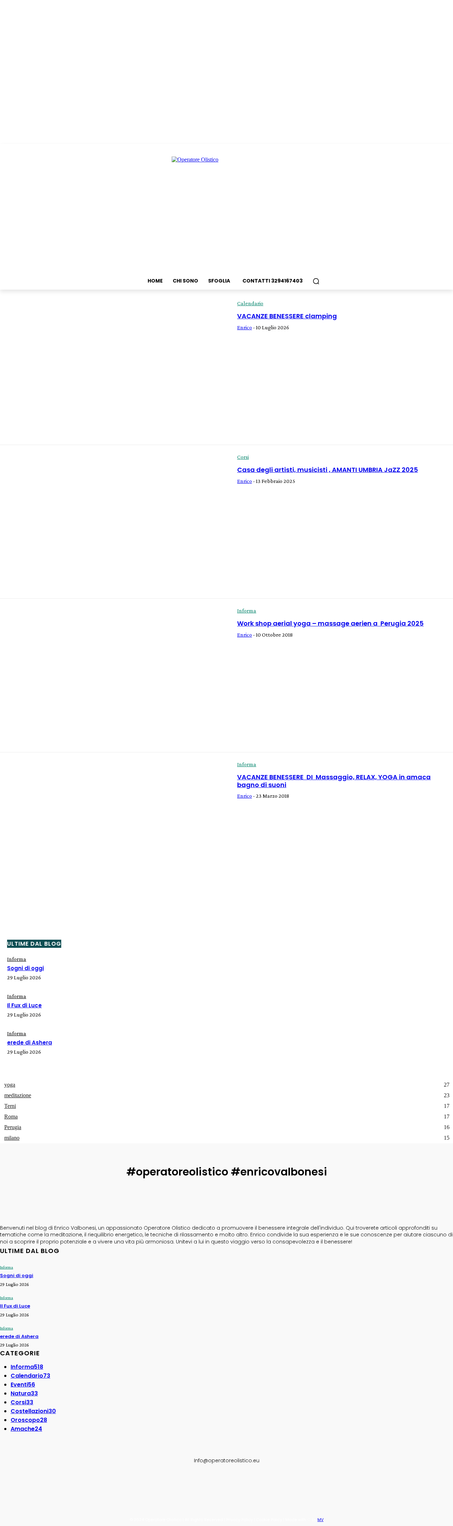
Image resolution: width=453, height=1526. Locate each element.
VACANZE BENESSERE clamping (287, 316)
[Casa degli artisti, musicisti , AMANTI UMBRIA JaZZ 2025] (113, 522)
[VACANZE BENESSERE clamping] (113, 368)
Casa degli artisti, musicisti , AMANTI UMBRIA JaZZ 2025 (327, 469)
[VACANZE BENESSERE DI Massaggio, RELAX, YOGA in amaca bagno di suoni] (113, 829)
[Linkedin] (39, 1483)
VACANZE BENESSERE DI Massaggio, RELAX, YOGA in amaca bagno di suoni (334, 781)
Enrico (244, 327)
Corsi (243, 457)
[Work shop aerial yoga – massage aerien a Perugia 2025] (113, 676)
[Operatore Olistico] (226, 209)
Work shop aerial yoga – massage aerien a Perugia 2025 (330, 623)
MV (320, 1519)
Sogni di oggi (25, 968)
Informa (246, 611)
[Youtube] (71, 1483)
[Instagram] (22, 1483)
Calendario (250, 303)
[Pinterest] (55, 1483)
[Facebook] (6, 1483)
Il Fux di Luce (24, 1005)
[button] (316, 281)
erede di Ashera (29, 1042)
